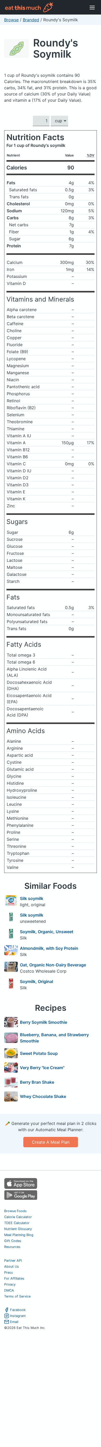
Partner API (13, 1260)
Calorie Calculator (18, 1217)
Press (8, 1272)
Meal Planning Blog (18, 1235)
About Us (11, 1266)
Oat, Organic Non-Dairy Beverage (53, 964)
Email (14, 1322)
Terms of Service (17, 1296)
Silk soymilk (31, 898)
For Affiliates (14, 1278)
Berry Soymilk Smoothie (43, 1022)
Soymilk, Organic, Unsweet (46, 931)
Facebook (18, 1310)
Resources (12, 1247)
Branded (31, 19)
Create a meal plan (50, 1142)
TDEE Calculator (17, 1223)
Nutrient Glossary (18, 1229)
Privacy (10, 1284)
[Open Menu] (92, 7)
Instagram (18, 1316)
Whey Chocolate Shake (43, 1096)
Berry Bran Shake (37, 1082)
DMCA (9, 1290)
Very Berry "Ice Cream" (42, 1067)
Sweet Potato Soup (39, 1053)
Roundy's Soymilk (55, 48)
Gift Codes (12, 1241)
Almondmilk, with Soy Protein (49, 948)
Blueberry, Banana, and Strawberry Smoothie (54, 1037)
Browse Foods (15, 1211)
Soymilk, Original (36, 981)
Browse (11, 19)
